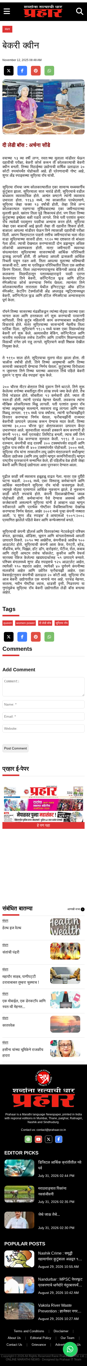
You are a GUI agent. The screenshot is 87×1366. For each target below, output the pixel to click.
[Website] (28, 1139)
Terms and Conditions (29, 1331)
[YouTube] (38, 1139)
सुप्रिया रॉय (62, 623)
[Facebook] (22, 71)
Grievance (39, 1344)
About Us (14, 1338)
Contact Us (14, 1344)
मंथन (7, 29)
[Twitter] (9, 71)
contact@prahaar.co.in (51, 1130)
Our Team (67, 1338)
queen (7, 623)
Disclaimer (61, 1331)
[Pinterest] (36, 71)
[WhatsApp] (49, 71)
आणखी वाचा (75, 909)
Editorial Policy (40, 1338)
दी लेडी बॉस (45, 623)
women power (25, 623)
